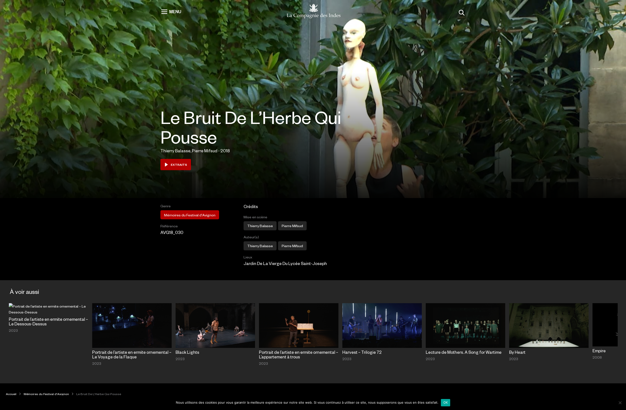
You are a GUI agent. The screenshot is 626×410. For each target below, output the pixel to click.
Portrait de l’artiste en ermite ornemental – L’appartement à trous (298, 354)
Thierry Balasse (260, 225)
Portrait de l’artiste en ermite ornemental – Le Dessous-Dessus (48, 321)
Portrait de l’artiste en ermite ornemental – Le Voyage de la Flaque (131, 354)
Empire (599, 350)
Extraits (179, 164)
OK (445, 402)
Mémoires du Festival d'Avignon (189, 215)
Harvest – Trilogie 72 (362, 352)
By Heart (517, 352)
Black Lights (187, 352)
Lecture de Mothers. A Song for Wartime (464, 352)
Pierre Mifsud (292, 225)
